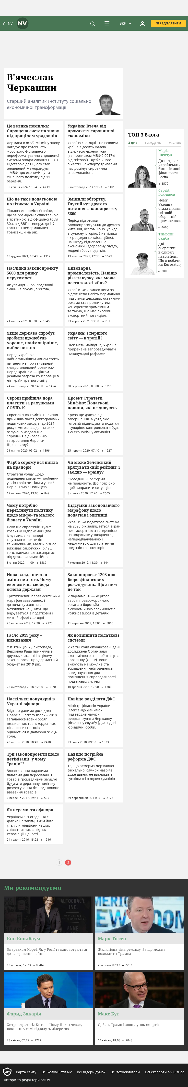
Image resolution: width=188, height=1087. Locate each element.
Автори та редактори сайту (27, 1079)
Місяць (174, 143)
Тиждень (153, 143)
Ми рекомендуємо (32, 888)
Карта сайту (26, 1072)
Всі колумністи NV (57, 1072)
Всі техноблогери (125, 1072)
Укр (123, 23)
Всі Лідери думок (91, 1072)
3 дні (132, 143)
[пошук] (92, 23)
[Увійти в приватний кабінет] (142, 23)
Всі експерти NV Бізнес (164, 1072)
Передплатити (168, 23)
